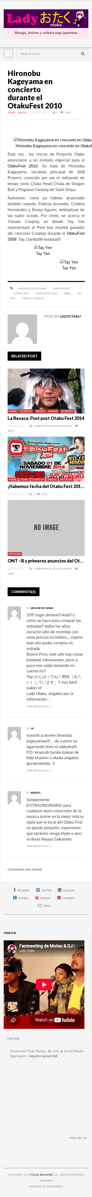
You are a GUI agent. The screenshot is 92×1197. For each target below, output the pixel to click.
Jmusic (22, 112)
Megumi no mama (42, 608)
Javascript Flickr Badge (28, 1051)
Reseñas (67, 411)
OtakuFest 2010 (23, 166)
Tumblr (23, 898)
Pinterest (68, 898)
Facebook (23, 890)
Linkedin (69, 890)
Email (47, 905)
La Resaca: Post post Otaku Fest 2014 (46, 418)
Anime (12, 112)
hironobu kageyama (32, 288)
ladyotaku (70, 316)
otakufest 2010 (46, 293)
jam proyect (62, 288)
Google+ (45, 898)
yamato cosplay (33, 298)
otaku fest (21, 293)
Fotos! (13, 1038)
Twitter (46, 890)
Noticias (66, 479)
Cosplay (26, 411)
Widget (73, 1137)
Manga (53, 411)
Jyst (56, 1051)
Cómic (24, 479)
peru (67, 293)
